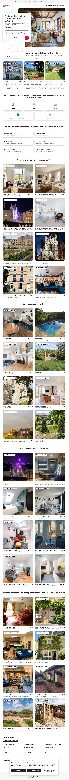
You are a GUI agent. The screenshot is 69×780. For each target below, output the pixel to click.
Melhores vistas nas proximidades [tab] (10, 740)
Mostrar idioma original (48, 1)
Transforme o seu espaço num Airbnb (55, 5)
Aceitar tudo (18, 770)
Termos (37, 777)
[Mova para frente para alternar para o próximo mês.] (22, 37)
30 (7, 56)
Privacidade (31, 777)
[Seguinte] (36, 59)
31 (9, 56)
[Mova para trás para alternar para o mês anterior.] (7, 37)
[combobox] (17, 29)
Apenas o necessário (34, 770)
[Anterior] (31, 59)
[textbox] (11, 34)
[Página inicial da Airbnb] (6, 5)
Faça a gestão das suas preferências (49, 771)
